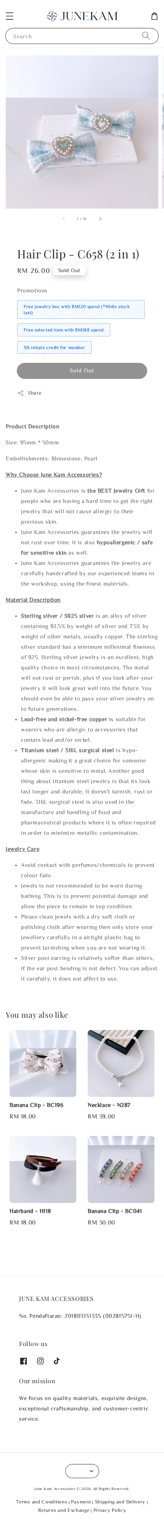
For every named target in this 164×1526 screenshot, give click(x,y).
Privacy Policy (109, 1510)
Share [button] (35, 392)
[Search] (146, 35)
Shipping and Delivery (120, 1501)
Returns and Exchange (64, 1510)
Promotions (32, 290)
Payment (81, 1501)
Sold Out (82, 370)
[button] (9, 16)
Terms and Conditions (41, 1501)
